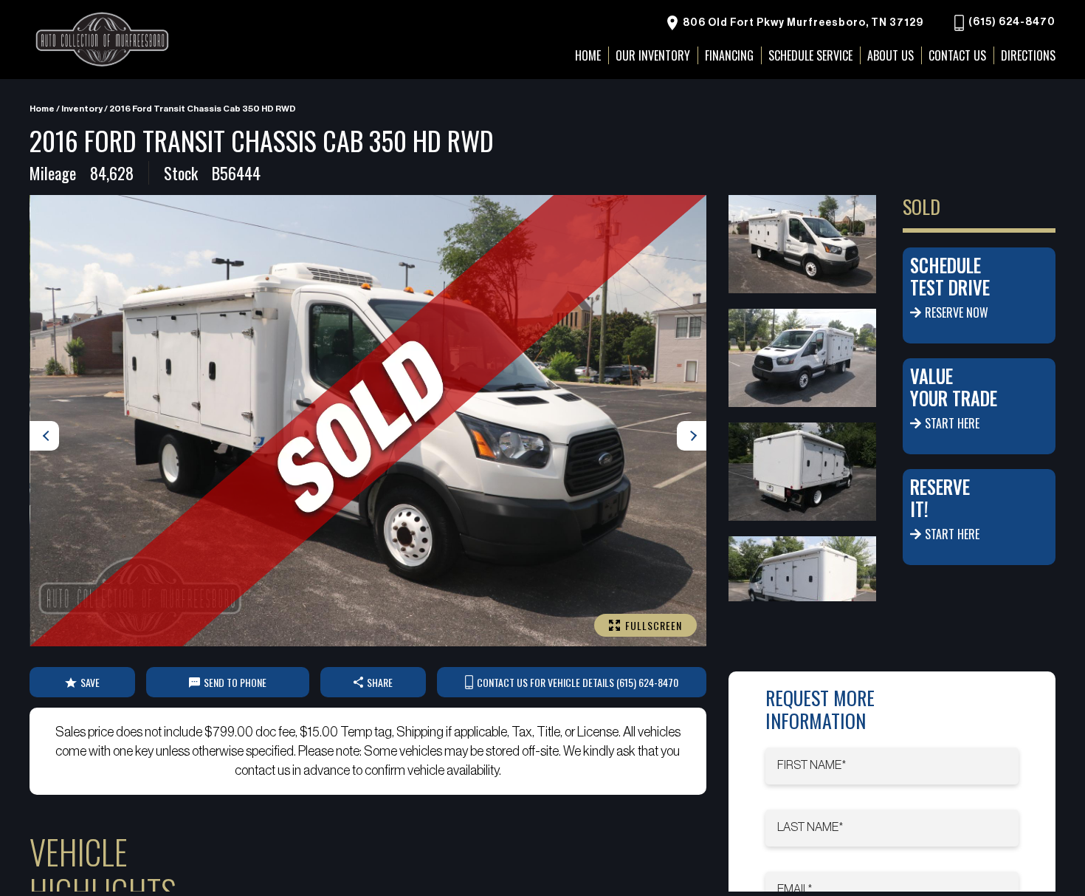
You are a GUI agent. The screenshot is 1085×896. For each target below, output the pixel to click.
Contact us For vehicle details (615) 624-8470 (577, 682)
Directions (1028, 55)
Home (42, 108)
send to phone (235, 682)
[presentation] (44, 436)
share (380, 682)
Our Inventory (653, 55)
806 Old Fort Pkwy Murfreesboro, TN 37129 (802, 23)
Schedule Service (810, 55)
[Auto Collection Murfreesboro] (103, 39)
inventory (82, 108)
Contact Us (957, 55)
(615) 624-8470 (1010, 23)
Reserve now (956, 312)
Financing (729, 55)
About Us (890, 55)
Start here (952, 423)
